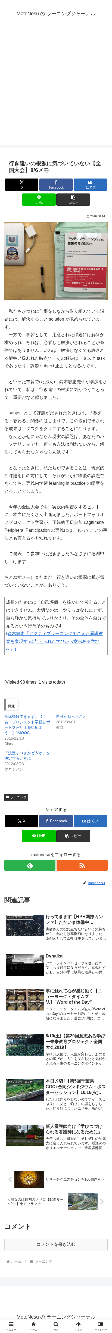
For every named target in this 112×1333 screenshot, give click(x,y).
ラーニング (18, 797)
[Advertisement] (56, 89)
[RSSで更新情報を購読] (82, 865)
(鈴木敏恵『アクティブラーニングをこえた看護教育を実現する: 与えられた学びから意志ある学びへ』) (54, 641)
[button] (73, 199)
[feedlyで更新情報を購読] (29, 865)
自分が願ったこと (71, 716)
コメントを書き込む (56, 1244)
